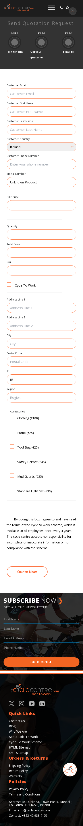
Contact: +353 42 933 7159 (28, 815)
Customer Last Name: (20, 121)
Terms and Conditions (25, 794)
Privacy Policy (18, 789)
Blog (12, 726)
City (9, 335)
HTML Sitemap (19, 747)
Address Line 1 (16, 299)
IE (8, 371)
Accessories (17, 411)
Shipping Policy (19, 765)
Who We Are (18, 731)
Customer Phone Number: (23, 156)
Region (11, 389)
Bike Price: (13, 197)
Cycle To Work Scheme (25, 742)
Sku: (9, 262)
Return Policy (18, 771)
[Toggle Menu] (51, 8)
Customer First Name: (20, 103)
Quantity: (12, 226)
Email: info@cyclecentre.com (29, 810)
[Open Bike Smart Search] (70, 769)
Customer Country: (18, 139)
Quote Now (27, 572)
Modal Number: (16, 174)
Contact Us (17, 721)
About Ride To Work (23, 737)
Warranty (15, 776)
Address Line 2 (16, 317)
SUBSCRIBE (41, 662)
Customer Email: (17, 85)
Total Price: (14, 244)
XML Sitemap (18, 753)
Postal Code (14, 353)
